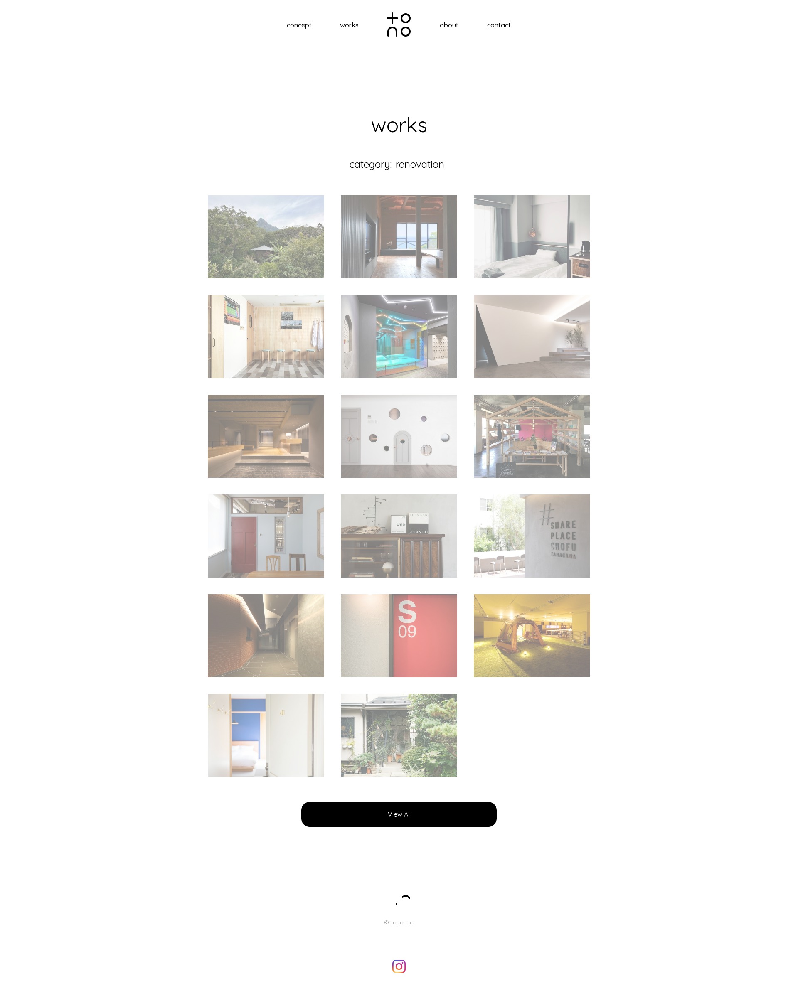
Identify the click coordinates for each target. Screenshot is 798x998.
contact (499, 25)
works (349, 25)
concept (299, 25)
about (449, 25)
